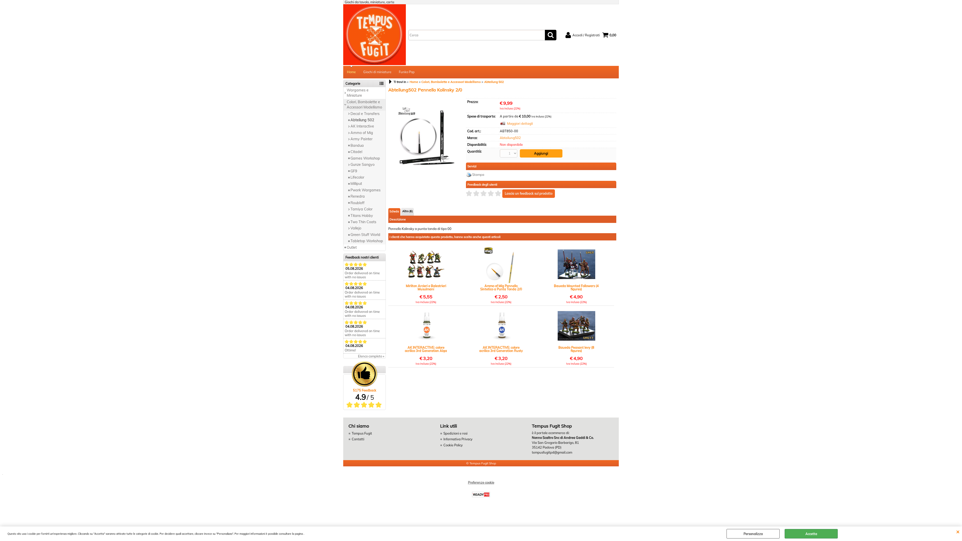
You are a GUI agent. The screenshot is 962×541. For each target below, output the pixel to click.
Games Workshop (365, 158)
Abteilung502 (510, 138)
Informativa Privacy (457, 439)
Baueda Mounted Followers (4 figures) (576, 287)
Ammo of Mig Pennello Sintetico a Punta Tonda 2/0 (501, 287)
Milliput (356, 183)
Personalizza (753, 534)
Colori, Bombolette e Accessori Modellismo (364, 104)
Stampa (478, 175)
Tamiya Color (361, 209)
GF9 (353, 171)
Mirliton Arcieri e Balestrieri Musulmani (426, 287)
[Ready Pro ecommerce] (481, 494)
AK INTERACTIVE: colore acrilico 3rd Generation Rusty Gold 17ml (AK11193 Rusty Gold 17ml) (501, 349)
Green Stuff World (365, 234)
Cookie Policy (453, 445)
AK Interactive (362, 126)
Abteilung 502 (362, 120)
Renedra (357, 196)
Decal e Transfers (365, 113)
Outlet (352, 247)
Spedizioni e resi (455, 433)
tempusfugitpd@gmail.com (552, 452)
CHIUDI (957, 531)
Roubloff (357, 203)
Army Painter (361, 139)
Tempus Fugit (362, 433)
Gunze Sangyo (362, 164)
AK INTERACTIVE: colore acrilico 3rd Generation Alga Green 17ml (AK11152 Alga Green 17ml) (426, 349)
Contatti (358, 439)
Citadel (356, 152)
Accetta (811, 534)
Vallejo (355, 228)
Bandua (357, 145)
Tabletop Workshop (366, 241)
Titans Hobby (361, 215)
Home (351, 72)
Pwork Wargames (365, 190)
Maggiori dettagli (520, 123)
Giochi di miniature (377, 72)
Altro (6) (407, 211)
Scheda (394, 211)
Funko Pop (407, 72)
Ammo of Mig (361, 132)
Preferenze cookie (481, 482)
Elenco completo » (371, 356)
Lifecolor (357, 177)
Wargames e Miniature (358, 93)
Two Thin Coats (363, 222)
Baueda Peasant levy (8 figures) (576, 349)
